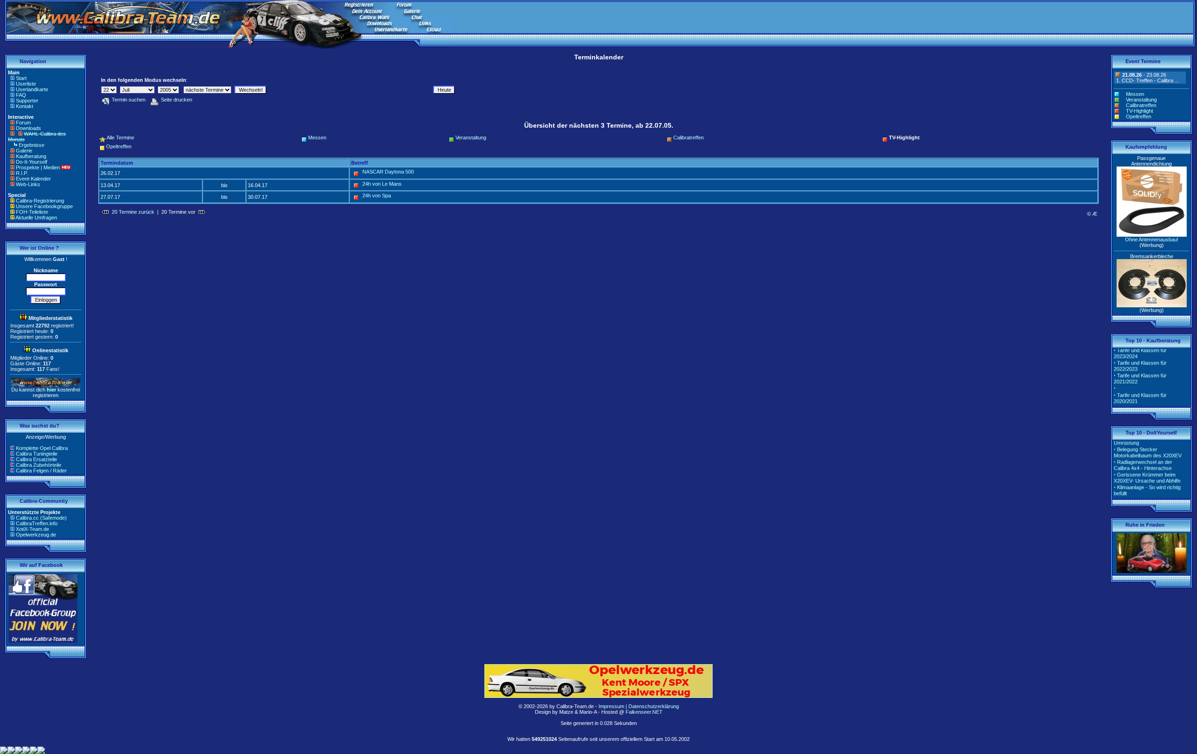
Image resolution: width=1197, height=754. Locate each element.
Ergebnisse (31, 145)
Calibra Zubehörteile (38, 465)
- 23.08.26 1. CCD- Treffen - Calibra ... (1147, 77)
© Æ (1092, 214)
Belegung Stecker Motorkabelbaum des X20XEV (1148, 446)
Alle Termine (120, 137)
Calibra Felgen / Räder (41, 470)
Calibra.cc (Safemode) (41, 518)
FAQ (21, 95)
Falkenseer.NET (644, 712)
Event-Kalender (33, 178)
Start (21, 78)
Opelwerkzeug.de (36, 534)
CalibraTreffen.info (37, 523)
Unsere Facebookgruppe (44, 206)
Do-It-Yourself (31, 162)
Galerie (24, 150)
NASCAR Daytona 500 (388, 171)
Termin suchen (128, 99)
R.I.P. (22, 173)
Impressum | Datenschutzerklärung (638, 706)
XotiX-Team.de (32, 529)
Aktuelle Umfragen (36, 217)
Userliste (26, 84)
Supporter (27, 100)
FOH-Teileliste (32, 212)
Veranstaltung (470, 137)
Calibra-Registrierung (40, 200)
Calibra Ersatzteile (36, 459)
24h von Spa (376, 195)
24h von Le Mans (382, 184)
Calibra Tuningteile (37, 454)
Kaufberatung (31, 156)
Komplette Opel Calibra (42, 448)
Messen (317, 137)
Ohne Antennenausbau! (1151, 239)
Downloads (28, 128)
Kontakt (24, 106)
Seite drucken (176, 99)
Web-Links (28, 184)
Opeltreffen (118, 146)
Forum (23, 122)
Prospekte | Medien (38, 167)
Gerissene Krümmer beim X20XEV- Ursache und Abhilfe (1147, 471)
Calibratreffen (688, 137)
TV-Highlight (1139, 111)
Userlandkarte (32, 89)
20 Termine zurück (133, 212)
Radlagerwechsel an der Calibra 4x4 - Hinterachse (1143, 458)
